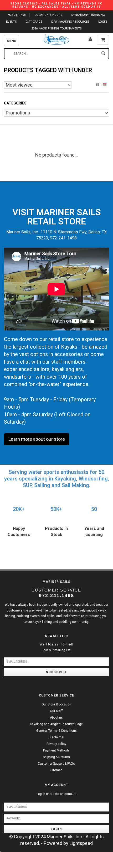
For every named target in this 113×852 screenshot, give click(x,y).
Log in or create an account (56, 794)
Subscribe (56, 672)
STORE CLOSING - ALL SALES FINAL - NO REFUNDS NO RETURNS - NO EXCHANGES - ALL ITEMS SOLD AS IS (56, 5)
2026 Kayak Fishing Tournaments (56, 28)
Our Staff (56, 711)
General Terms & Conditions (56, 731)
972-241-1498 (16, 15)
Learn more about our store (36, 439)
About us (56, 717)
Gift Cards (34, 21)
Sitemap (56, 770)
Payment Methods (56, 750)
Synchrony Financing (88, 15)
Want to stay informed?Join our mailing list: (56, 647)
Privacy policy (56, 744)
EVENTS (11, 21)
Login (56, 829)
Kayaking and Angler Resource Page (56, 724)
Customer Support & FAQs (56, 763)
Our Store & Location (56, 704)
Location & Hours (48, 15)
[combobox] (56, 53)
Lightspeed (81, 843)
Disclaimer (56, 737)
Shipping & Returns (56, 757)
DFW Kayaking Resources (70, 21)
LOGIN (102, 21)
